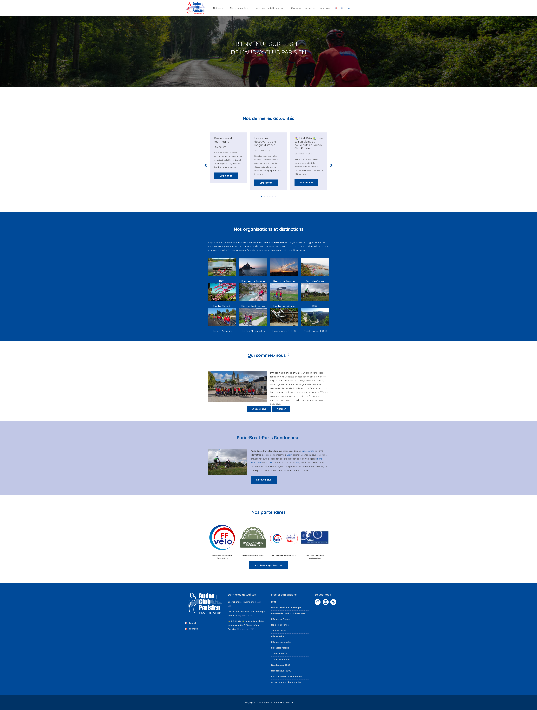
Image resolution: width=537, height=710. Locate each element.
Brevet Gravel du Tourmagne (286, 607)
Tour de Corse (278, 630)
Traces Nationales (280, 659)
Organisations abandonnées (286, 682)
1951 (271, 462)
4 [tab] (269, 196)
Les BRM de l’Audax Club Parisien (288, 613)
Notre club (218, 8)
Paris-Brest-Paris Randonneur (269, 8)
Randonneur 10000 (281, 670)
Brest (289, 454)
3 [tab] (267, 196)
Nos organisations (239, 8)
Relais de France (280, 624)
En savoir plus (263, 479)
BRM (273, 602)
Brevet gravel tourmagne (223, 140)
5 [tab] (272, 196)
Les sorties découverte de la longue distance (265, 142)
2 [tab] (264, 196)
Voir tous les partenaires (268, 565)
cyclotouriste (308, 451)
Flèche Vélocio (278, 636)
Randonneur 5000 (280, 665)
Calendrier (296, 8)
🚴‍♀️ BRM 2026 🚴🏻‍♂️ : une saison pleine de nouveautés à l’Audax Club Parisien (309, 143)
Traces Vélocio (279, 653)
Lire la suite (226, 175)
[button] (349, 8)
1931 (297, 462)
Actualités (310, 8)
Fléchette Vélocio (280, 647)
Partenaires (324, 8)
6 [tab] (275, 196)
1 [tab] (261, 196)
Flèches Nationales (281, 642)
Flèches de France (280, 619)
